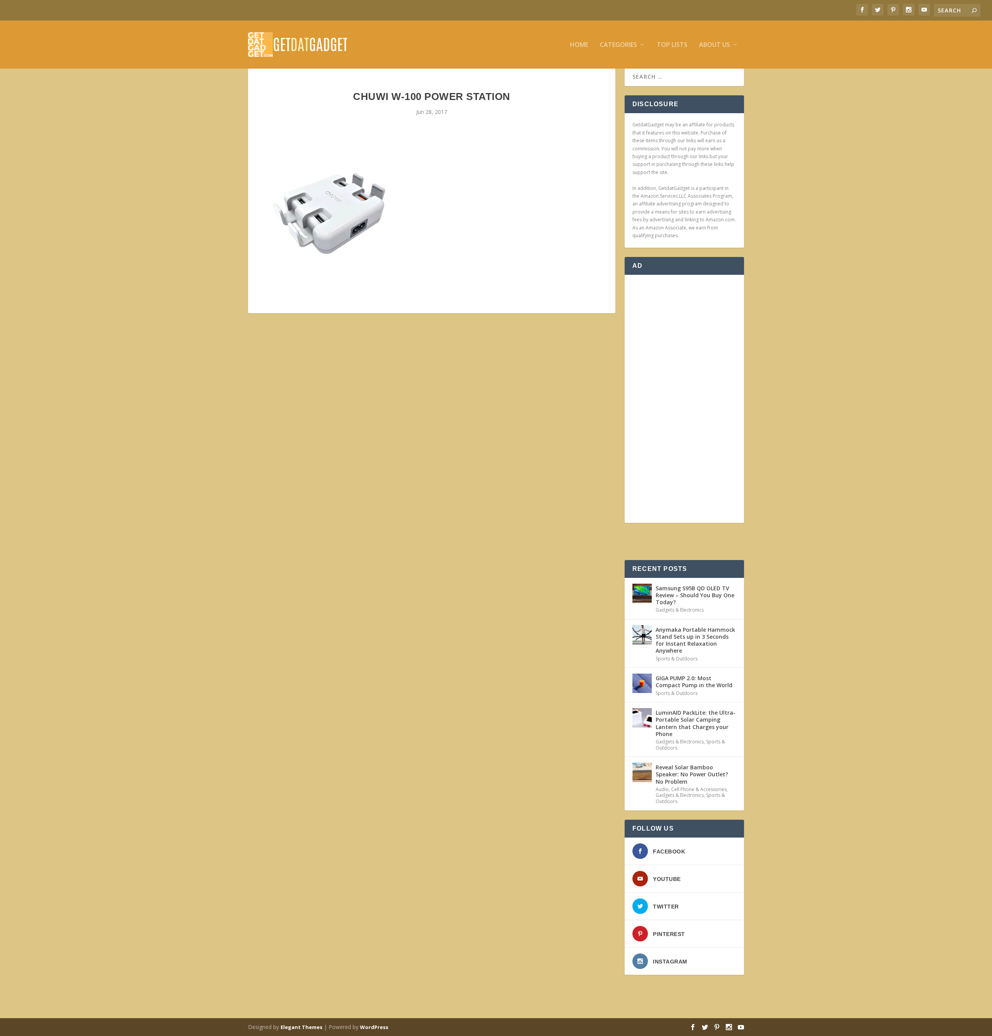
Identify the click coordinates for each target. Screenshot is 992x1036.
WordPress (374, 1027)
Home (579, 45)
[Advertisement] (684, 399)
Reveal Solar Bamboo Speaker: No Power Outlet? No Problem (692, 774)
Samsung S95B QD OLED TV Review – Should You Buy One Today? (695, 595)
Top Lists (672, 45)
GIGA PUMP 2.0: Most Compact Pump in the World (694, 681)
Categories (618, 45)
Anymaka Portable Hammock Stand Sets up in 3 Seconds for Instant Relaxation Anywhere (695, 640)
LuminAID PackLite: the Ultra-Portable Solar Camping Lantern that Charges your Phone (695, 723)
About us (714, 45)
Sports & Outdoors (677, 658)
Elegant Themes (301, 1027)
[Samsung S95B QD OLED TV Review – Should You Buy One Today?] (642, 593)
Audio (662, 789)
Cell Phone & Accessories (699, 789)
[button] (329, 213)
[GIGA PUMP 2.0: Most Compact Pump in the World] (642, 683)
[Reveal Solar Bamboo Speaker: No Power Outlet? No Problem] (642, 772)
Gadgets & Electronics (680, 610)
